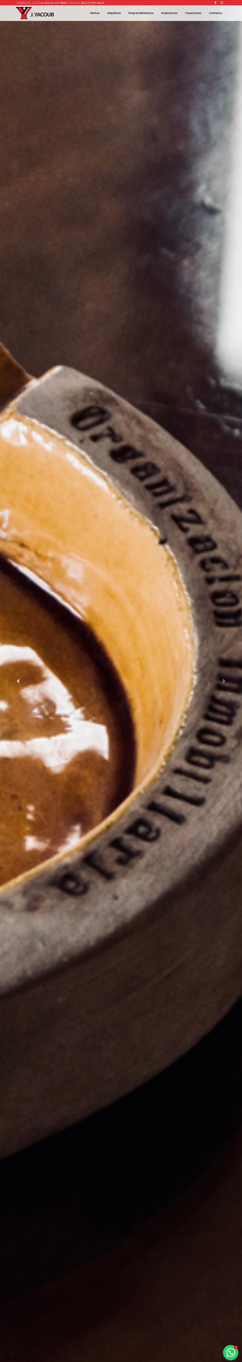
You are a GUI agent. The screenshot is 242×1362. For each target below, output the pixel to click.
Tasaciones (193, 13)
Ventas (95, 13)
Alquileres (114, 13)
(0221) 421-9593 (56, 3)
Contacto (215, 13)
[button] (18, 681)
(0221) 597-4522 (92, 3)
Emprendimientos (141, 13)
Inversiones (169, 13)
